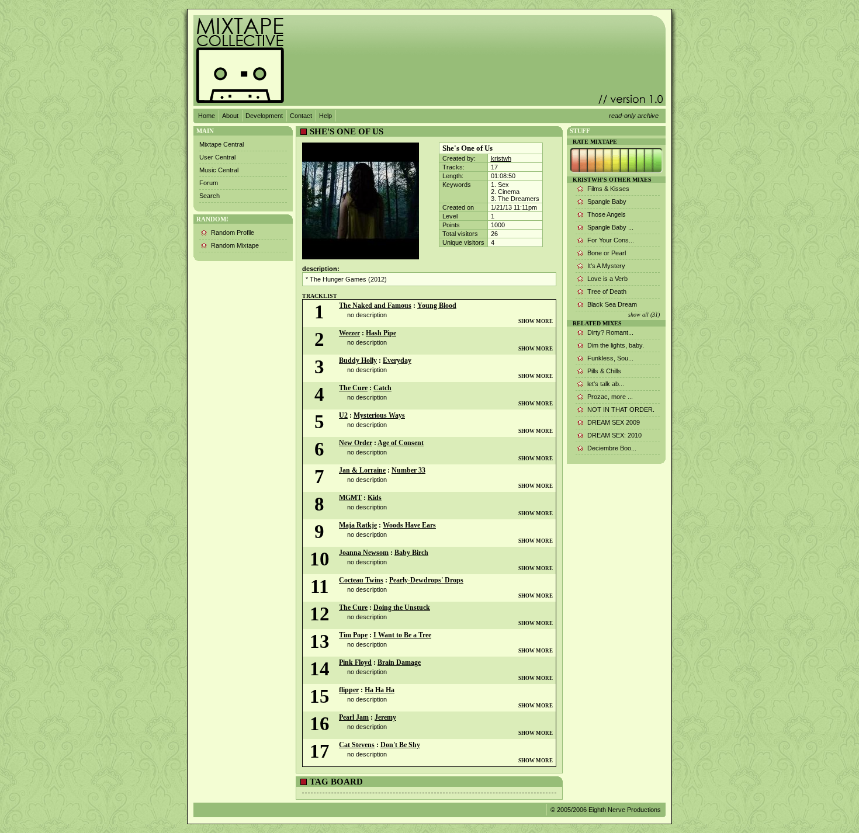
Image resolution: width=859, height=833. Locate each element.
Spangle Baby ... (610, 227)
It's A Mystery (606, 265)
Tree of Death (606, 291)
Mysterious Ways (379, 415)
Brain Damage (399, 662)
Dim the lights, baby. (615, 345)
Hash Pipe (381, 333)
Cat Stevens (357, 745)
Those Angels (606, 214)
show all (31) (644, 314)
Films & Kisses (608, 188)
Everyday (397, 360)
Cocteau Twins (361, 580)
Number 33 (408, 470)
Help (325, 115)
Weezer (349, 333)
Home (206, 115)
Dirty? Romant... (610, 332)
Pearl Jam (354, 717)
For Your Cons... (610, 240)
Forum (208, 182)
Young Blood (436, 305)
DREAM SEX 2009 (613, 422)
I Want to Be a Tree (402, 635)
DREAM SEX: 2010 (614, 435)
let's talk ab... (605, 383)
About (230, 115)
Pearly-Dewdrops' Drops (426, 580)
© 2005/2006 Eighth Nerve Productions (605, 809)
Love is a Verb (607, 278)
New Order (355, 443)
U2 (343, 415)
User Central (217, 157)
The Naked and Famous (375, 305)
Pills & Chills (604, 370)
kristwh (501, 158)
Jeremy (385, 717)
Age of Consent (400, 443)
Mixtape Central (221, 144)
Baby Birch (411, 553)
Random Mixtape (235, 245)
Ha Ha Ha (379, 690)
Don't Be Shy (400, 745)
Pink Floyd (355, 662)
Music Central (218, 169)
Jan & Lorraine (362, 470)
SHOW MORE (535, 321)
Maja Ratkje (358, 525)
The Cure (353, 388)
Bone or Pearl (606, 252)
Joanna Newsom (364, 553)
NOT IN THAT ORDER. (620, 409)
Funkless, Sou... (610, 358)
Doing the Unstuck (401, 607)
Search (209, 195)
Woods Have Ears (409, 525)
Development (264, 115)
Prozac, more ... (610, 396)
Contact (301, 115)
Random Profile (232, 232)
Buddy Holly (358, 360)
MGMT (350, 498)
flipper (349, 690)
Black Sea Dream (612, 304)
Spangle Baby (606, 201)
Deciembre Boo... (611, 448)
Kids (375, 498)
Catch (382, 388)
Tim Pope (353, 635)
